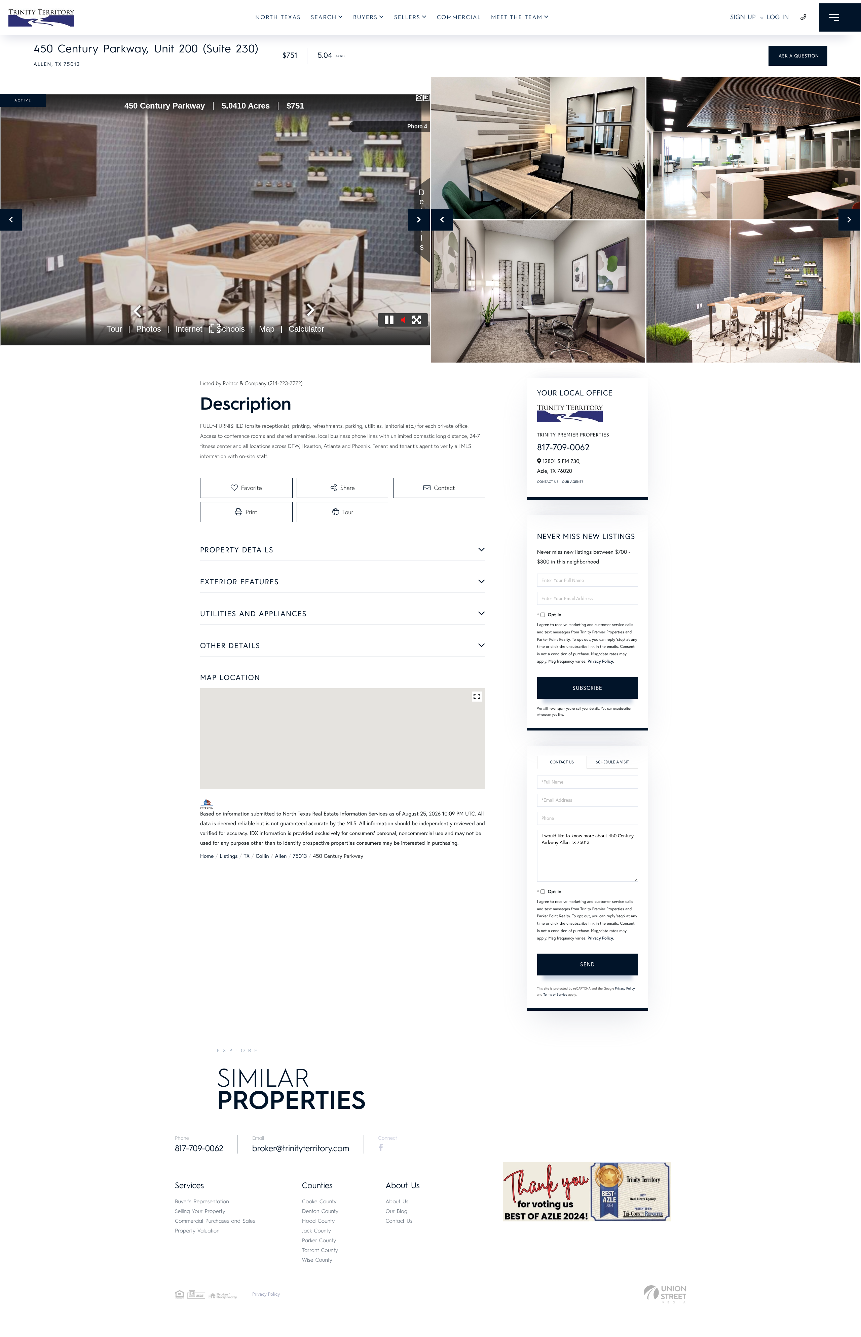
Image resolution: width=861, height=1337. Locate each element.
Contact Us (548, 481)
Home (207, 856)
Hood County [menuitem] (318, 1221)
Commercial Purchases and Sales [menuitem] (215, 1221)
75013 (300, 856)
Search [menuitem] (324, 17)
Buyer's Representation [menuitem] (202, 1201)
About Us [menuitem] (396, 1201)
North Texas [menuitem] (278, 17)
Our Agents (573, 481)
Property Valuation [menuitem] (197, 1230)
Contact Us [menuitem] (398, 1221)
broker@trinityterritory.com (300, 1148)
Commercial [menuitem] (459, 17)
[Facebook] (380, 1147)
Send (587, 964)
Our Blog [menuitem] (396, 1211)
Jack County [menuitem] (316, 1230)
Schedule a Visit (612, 762)
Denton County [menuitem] (320, 1211)
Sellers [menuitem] (407, 17)
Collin (262, 856)
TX (247, 856)
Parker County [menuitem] (319, 1240)
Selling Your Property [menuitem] (200, 1211)
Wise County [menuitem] (317, 1260)
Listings (228, 856)
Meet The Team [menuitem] (516, 17)
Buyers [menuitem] (365, 17)
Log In (778, 17)
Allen (281, 856)
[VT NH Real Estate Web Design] (665, 1294)
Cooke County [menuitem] (319, 1201)
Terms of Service (555, 994)
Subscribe (587, 687)
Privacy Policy (600, 661)
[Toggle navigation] (840, 17)
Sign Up (743, 17)
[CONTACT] (798, 56)
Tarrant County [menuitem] (320, 1250)
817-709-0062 (563, 447)
